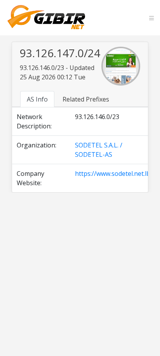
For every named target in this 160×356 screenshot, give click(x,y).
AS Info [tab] (37, 99)
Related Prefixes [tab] (86, 99)
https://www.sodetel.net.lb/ (114, 173)
